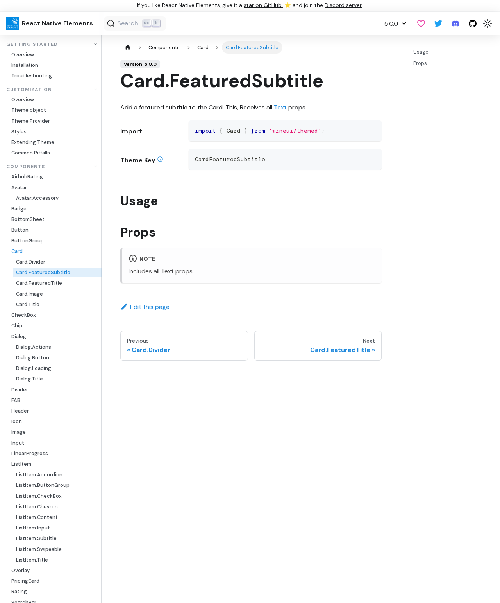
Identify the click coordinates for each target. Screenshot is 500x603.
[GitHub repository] (472, 23)
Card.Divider (30, 261)
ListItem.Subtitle (36, 538)
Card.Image (29, 294)
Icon (16, 421)
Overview (22, 54)
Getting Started (32, 44)
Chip (16, 326)
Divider (19, 389)
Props (420, 63)
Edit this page (150, 307)
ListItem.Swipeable (39, 549)
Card (17, 251)
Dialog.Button (32, 357)
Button (20, 230)
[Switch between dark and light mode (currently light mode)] (487, 23)
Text (280, 107)
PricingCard (25, 581)
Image (18, 432)
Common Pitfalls (30, 153)
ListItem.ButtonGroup (43, 485)
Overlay (20, 570)
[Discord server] (455, 23)
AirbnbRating (27, 177)
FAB (15, 400)
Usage (421, 51)
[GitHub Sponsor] (421, 23)
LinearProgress (29, 453)
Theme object (28, 110)
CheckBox (23, 315)
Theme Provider (30, 121)
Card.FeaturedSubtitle (43, 272)
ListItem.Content (37, 517)
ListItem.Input (33, 528)
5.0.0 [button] (391, 24)
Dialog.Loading (33, 368)
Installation (24, 65)
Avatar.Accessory (37, 198)
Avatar (19, 187)
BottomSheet (28, 219)
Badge (19, 208)
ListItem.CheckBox (39, 496)
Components (25, 167)
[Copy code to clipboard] (372, 130)
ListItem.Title (32, 559)
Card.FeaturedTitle (39, 283)
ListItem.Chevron (37, 506)
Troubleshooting (31, 75)
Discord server (343, 5)
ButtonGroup (27, 240)
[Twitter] (438, 23)
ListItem (21, 464)
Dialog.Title (29, 379)
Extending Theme (32, 142)
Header (20, 410)
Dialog (18, 336)
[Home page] (127, 47)
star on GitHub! (263, 5)
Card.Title (27, 304)
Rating (19, 592)
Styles (19, 131)
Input (17, 443)
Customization (29, 90)
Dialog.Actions (33, 347)
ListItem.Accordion (39, 475)
